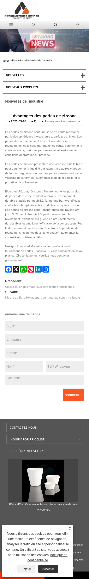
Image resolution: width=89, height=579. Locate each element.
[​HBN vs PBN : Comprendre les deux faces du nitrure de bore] (43, 480)
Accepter (48, 568)
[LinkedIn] (38, 269)
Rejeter (26, 568)
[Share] (45, 269)
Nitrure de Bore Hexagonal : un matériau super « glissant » (43, 297)
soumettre (73, 395)
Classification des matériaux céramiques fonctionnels (40, 286)
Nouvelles (18, 60)
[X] (16, 269)
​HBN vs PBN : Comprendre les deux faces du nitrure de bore (43, 504)
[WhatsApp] (23, 269)
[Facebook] (8, 269)
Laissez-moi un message (62, 121)
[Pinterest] (31, 269)
